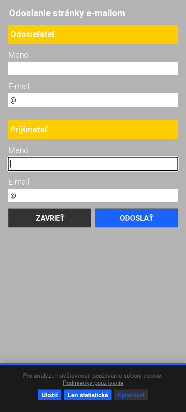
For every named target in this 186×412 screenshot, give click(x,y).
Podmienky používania (93, 382)
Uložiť (50, 394)
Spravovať (131, 394)
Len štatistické (88, 394)
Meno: (19, 54)
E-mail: (19, 86)
